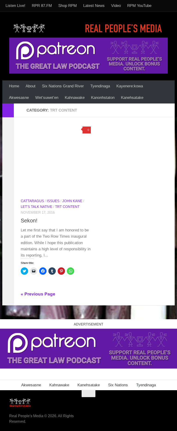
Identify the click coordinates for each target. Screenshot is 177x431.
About (30, 86)
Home (14, 86)
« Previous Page (38, 294)
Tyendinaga (100, 86)
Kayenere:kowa (129, 86)
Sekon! (29, 221)
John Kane (72, 201)
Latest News (94, 5)
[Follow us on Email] (131, 402)
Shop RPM (67, 5)
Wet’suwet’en (46, 97)
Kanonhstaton (103, 97)
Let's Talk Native (36, 207)
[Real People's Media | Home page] (88, 28)
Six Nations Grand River (63, 86)
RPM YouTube (139, 5)
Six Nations (118, 385)
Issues (53, 201)
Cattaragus (32, 201)
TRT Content (67, 207)
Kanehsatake (132, 97)
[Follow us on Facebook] (123, 402)
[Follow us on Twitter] (148, 402)
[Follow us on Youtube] (156, 402)
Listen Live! (15, 5)
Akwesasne (19, 97)
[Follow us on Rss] (139, 402)
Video (116, 5)
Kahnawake (75, 97)
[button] (56, 159)
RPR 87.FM (42, 5)
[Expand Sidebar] (8, 110)
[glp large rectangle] (88, 55)
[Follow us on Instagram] (164, 402)
